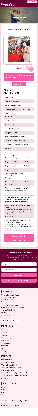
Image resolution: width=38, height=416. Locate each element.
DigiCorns (16, 405)
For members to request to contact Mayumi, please (18, 76)
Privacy (3, 351)
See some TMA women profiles (19, 280)
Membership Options (19, 240)
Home (3, 330)
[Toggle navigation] (35, 5)
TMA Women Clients (7, 362)
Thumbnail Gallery (6, 343)
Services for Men (6, 360)
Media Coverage (6, 338)
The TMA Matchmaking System (11, 367)
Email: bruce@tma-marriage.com (11, 316)
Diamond (4, 395)
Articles (3, 378)
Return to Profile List (19, 236)
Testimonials (5, 335)
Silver (3, 390)
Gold (2, 392)
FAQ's (3, 348)
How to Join (5, 340)
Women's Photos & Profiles (9, 365)
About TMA (4, 332)
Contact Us (4, 346)
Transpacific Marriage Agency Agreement (14, 373)
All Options (4, 387)
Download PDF (19, 84)
